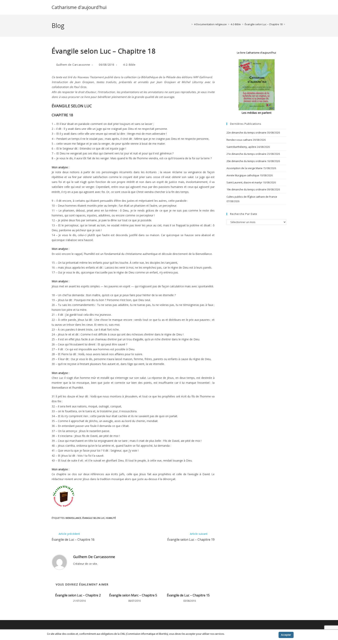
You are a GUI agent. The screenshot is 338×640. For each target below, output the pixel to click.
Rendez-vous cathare (239, 140)
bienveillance (73, 517)
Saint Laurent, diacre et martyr (244, 182)
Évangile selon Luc (93, 517)
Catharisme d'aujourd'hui (79, 7)
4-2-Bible (129, 64)
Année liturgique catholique (243, 175)
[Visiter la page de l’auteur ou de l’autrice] (59, 562)
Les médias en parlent (256, 113)
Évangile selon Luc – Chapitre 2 (78, 595)
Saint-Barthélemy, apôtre (241, 147)
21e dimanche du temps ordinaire (246, 154)
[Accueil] (189, 24)
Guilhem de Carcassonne (73, 64)
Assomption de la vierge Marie (244, 168)
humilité (111, 517)
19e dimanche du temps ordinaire (246, 189)
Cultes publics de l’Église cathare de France (252, 196)
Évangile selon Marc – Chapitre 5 (133, 595)
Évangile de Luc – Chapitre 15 (188, 595)
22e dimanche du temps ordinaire (246, 132)
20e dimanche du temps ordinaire (246, 161)
